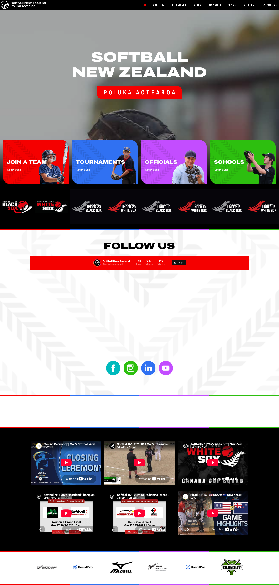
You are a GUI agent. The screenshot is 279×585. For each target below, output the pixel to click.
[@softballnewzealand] (97, 262)
